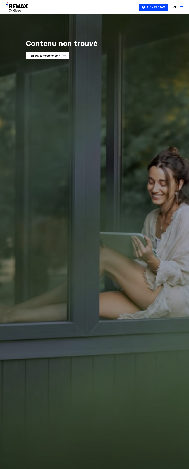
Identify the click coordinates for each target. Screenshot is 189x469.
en (174, 6)
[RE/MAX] (15, 7)
